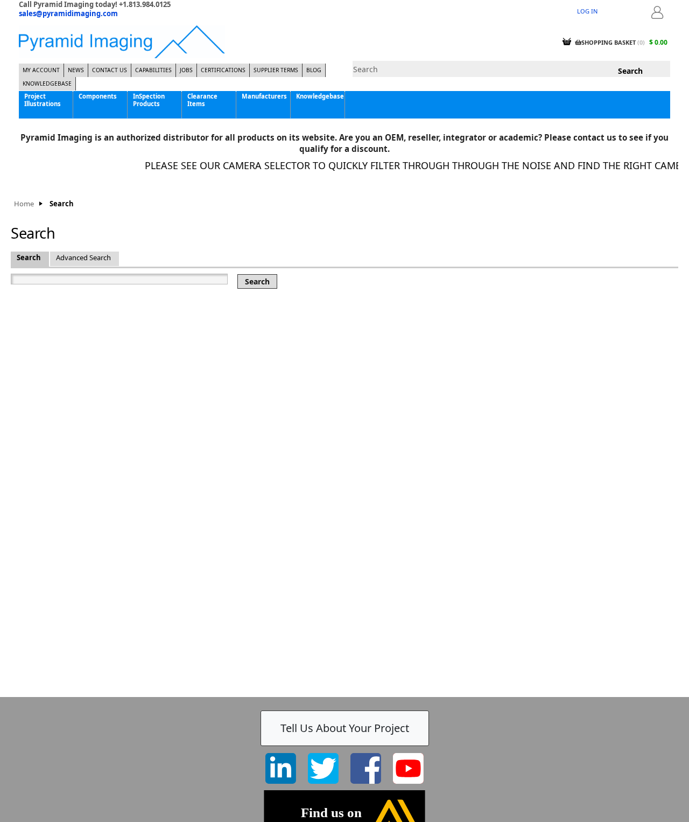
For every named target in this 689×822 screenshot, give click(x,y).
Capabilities (153, 70)
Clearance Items (202, 99)
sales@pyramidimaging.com (68, 13)
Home (24, 203)
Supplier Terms (276, 70)
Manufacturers (264, 96)
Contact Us (109, 70)
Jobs (186, 70)
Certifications (223, 70)
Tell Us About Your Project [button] (344, 728)
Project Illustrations (42, 99)
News (76, 70)
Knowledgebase (47, 83)
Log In (587, 11)
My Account (41, 70)
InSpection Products (149, 99)
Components (98, 96)
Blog (313, 70)
